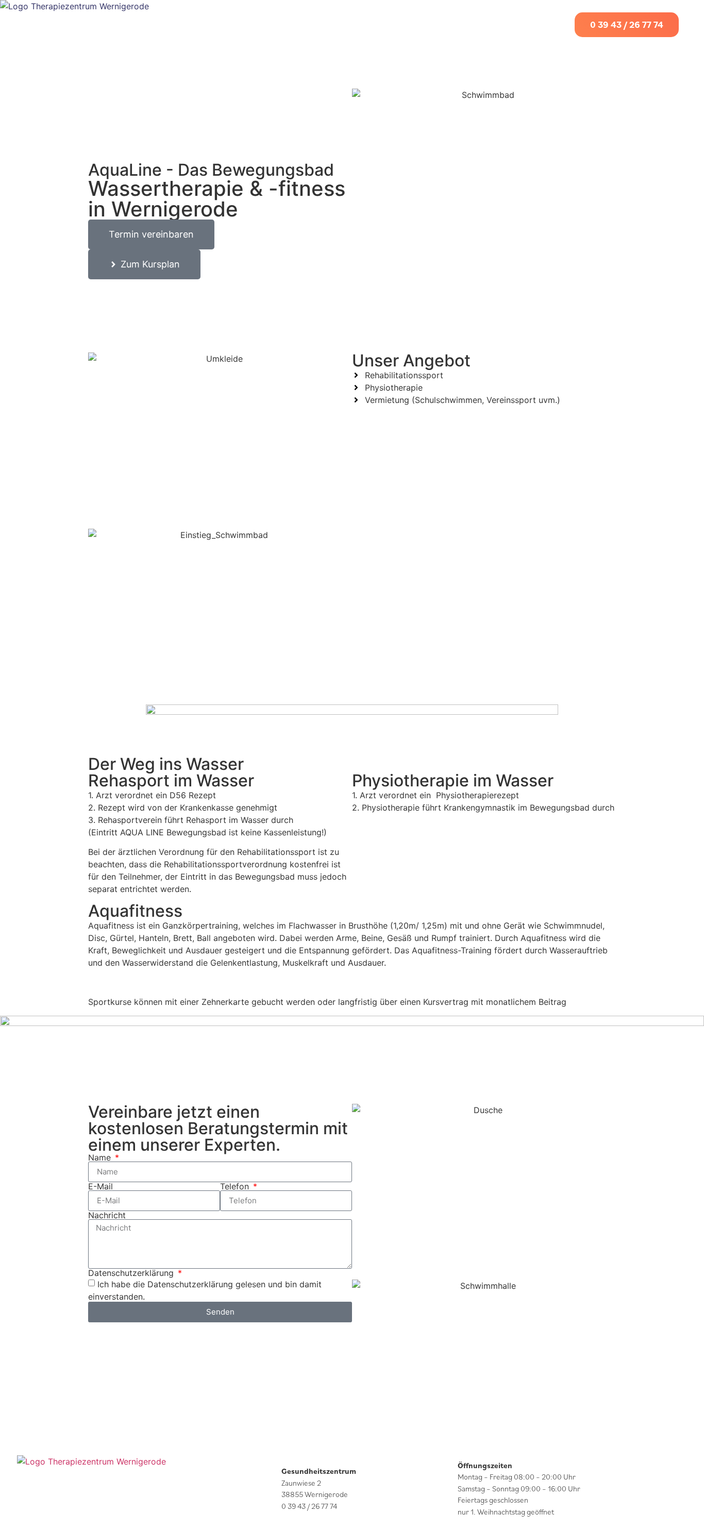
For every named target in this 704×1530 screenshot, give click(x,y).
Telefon (236, 1186)
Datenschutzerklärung (132, 1273)
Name (100, 1157)
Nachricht (107, 1215)
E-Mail (100, 1186)
